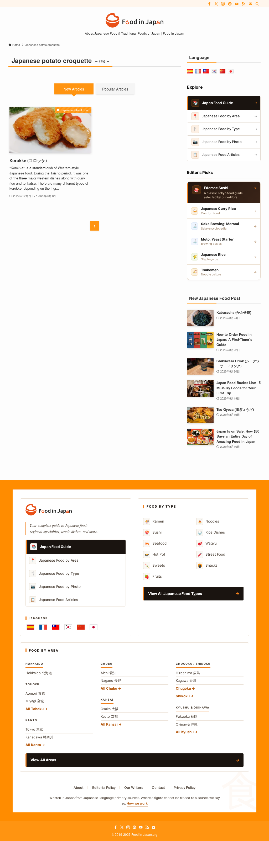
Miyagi (34, 701)
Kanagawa (39, 737)
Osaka (109, 709)
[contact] (250, 4)
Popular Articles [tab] (115, 89)
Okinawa (187, 724)
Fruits (153, 576)
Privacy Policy (184, 787)
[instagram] (223, 4)
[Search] (257, 4)
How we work (137, 803)
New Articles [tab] (74, 89)
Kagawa (186, 680)
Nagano (111, 680)
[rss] (243, 4)
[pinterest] (229, 4)
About (79, 787)
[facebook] (209, 4)
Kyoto (109, 716)
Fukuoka (187, 716)
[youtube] (236, 4)
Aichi (108, 673)
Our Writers (133, 787)
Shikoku (183, 696)
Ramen (154, 521)
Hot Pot (154, 554)
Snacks (208, 565)
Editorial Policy (104, 787)
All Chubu (109, 688)
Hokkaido (38, 673)
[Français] (43, 627)
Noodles (208, 521)
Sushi (153, 532)
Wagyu (207, 543)
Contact (158, 787)
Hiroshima (188, 673)
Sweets (154, 565)
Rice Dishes (211, 532)
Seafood (155, 543)
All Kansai (109, 724)
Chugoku (183, 688)
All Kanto (33, 745)
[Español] (30, 627)
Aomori (35, 693)
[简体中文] (81, 627)
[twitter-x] (216, 4)
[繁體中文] (56, 627)
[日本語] (94, 627)
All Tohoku (34, 709)
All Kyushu (185, 732)
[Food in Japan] (134, 20)
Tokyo (34, 729)
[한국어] (68, 627)
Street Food (211, 554)
